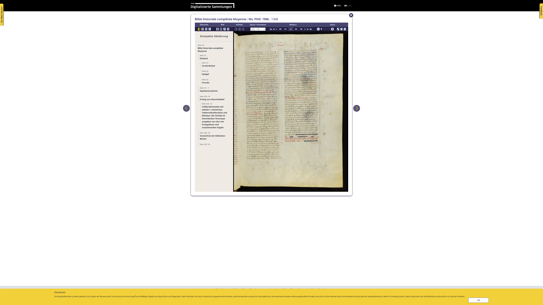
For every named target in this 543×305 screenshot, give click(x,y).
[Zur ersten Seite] (270, 29)
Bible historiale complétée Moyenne (210, 49)
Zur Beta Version (1, 14)
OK (478, 300)
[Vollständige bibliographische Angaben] (210, 29)
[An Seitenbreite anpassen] (341, 29)
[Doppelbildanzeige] (221, 29)
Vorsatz (205, 82)
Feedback (541, 11)
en (350, 5)
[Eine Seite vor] (356, 108)
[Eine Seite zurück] (186, 108)
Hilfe (338, 5)
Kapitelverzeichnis (208, 91)
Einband (204, 58)
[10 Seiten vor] (307, 29)
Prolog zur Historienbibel (212, 99)
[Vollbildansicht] (338, 29)
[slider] (322, 29)
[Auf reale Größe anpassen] (345, 29)
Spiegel (205, 74)
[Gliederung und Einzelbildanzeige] (199, 29)
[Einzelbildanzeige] (217, 29)
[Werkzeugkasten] (224, 29)
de (345, 5)
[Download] (228, 29)
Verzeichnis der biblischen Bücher (212, 137)
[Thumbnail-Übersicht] (206, 29)
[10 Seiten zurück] (273, 29)
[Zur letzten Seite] (310, 29)
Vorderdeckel (208, 65)
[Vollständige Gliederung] (203, 29)
